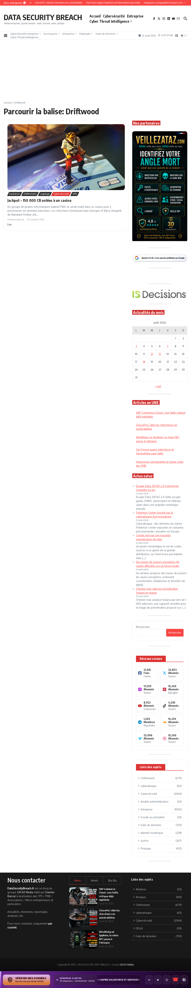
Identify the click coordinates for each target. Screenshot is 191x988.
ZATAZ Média (127, 964)
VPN (75, 193)
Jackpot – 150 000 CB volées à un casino (39, 200)
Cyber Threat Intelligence (109, 21)
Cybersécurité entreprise (24, 33)
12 (152, 354)
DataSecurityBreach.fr (20, 888)
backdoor (14, 193)
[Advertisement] (95, 73)
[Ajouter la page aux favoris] (166, 979)
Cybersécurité (114, 16)
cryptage (45, 193)
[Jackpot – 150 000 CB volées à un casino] (66, 157)
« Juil (158, 386)
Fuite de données (105, 33)
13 (160, 354)
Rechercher (143, 627)
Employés (84, 33)
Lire (9, 224)
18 (144, 361)
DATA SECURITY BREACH (43, 17)
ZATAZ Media (25, 892)
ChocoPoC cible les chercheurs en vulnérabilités (109, 914)
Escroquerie (50, 33)
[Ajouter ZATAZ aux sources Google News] (184, 979)
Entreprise (135, 16)
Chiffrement (30, 193)
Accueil (95, 16)
